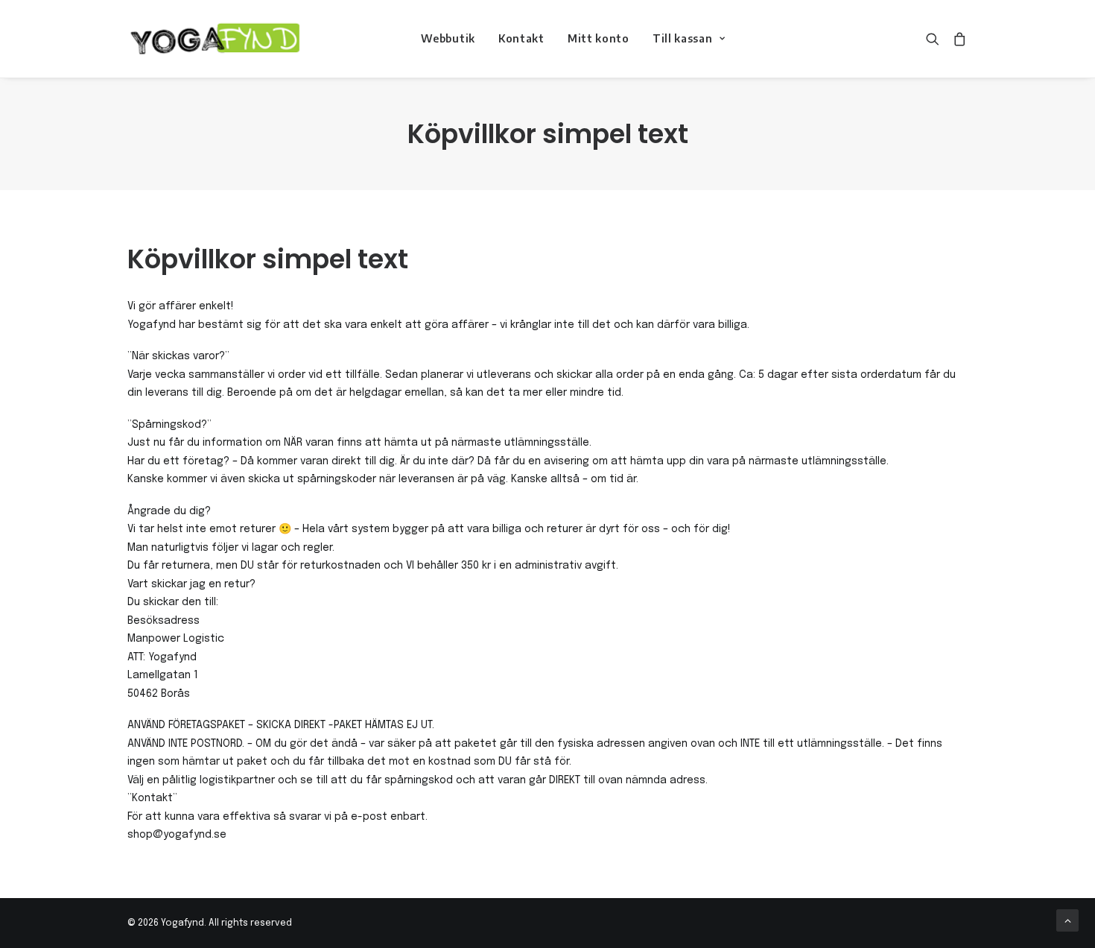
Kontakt (521, 38)
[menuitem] (448, 39)
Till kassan (683, 38)
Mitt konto (598, 38)
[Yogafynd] (214, 38)
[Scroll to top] (1067, 920)
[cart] (957, 39)
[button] (936, 39)
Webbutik (448, 38)
